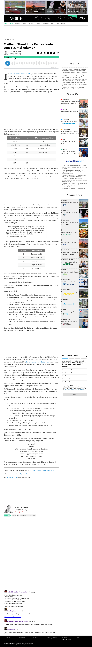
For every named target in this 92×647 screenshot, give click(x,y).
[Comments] (51, 53)
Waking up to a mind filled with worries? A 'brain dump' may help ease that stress (74, 184)
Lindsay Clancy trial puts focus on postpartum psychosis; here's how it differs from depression (74, 180)
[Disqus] (31, 565)
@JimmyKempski (35, 470)
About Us (7, 638)
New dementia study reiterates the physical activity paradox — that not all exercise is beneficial (73, 171)
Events (70, 17)
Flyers (24, 23)
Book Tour (66, 210)
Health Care (66, 319)
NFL (13, 57)
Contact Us (36, 638)
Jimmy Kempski (19, 52)
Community (66, 289)
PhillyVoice (16, 18)
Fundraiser (66, 250)
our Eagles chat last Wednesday (20, 74)
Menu (6, 18)
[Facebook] (37, 53)
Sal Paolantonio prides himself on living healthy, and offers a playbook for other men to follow (75, 167)
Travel (65, 230)
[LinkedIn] (44, 53)
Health (48, 17)
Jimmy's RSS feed (12, 477)
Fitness (65, 200)
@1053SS (40, 232)
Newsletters (61, 23)
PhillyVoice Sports (24, 474)
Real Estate (66, 220)
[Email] (54, 53)
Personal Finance (68, 260)
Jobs (64, 139)
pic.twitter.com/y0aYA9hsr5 (24, 234)
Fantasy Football (48, 23)
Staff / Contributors (66, 638)
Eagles (17, 23)
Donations (66, 99)
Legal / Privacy (52, 638)
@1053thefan (10, 234)
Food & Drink (66, 129)
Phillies (38, 23)
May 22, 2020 (23, 236)
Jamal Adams (31, 515)
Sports (82, 18)
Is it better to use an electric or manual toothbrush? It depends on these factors (73, 187)
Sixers (31, 23)
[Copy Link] (57, 53)
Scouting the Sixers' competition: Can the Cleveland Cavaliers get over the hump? (74, 79)
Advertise (21, 638)
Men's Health (66, 119)
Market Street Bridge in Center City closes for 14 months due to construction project (74, 73)
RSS (78, 638)
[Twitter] (41, 53)
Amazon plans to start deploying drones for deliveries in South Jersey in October (74, 69)
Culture (59, 18)
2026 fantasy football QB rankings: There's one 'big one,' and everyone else (75, 76)
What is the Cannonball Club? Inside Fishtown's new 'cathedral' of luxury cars (74, 88)
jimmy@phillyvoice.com (22, 512)
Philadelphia (23, 515)
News (36, 18)
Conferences (66, 279)
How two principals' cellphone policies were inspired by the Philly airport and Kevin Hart (75, 84)
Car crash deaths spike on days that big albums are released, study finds (74, 175)
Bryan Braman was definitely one (37, 362)
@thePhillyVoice (48, 470)
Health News (66, 299)
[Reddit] (47, 53)
